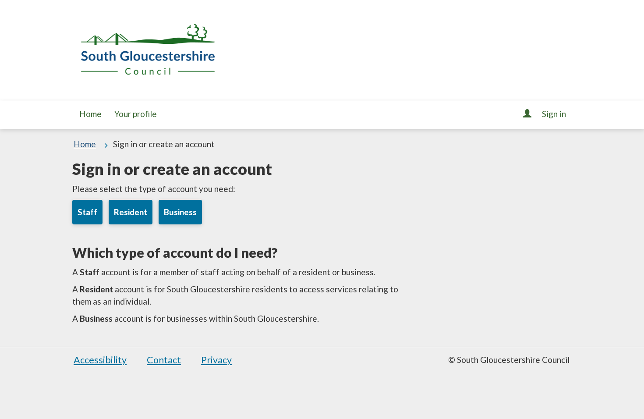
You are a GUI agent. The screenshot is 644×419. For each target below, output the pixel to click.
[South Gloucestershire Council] (148, 48)
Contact (164, 360)
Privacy (216, 360)
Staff (87, 212)
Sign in (553, 114)
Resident (130, 212)
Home (90, 114)
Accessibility (100, 360)
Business (180, 212)
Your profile (135, 114)
